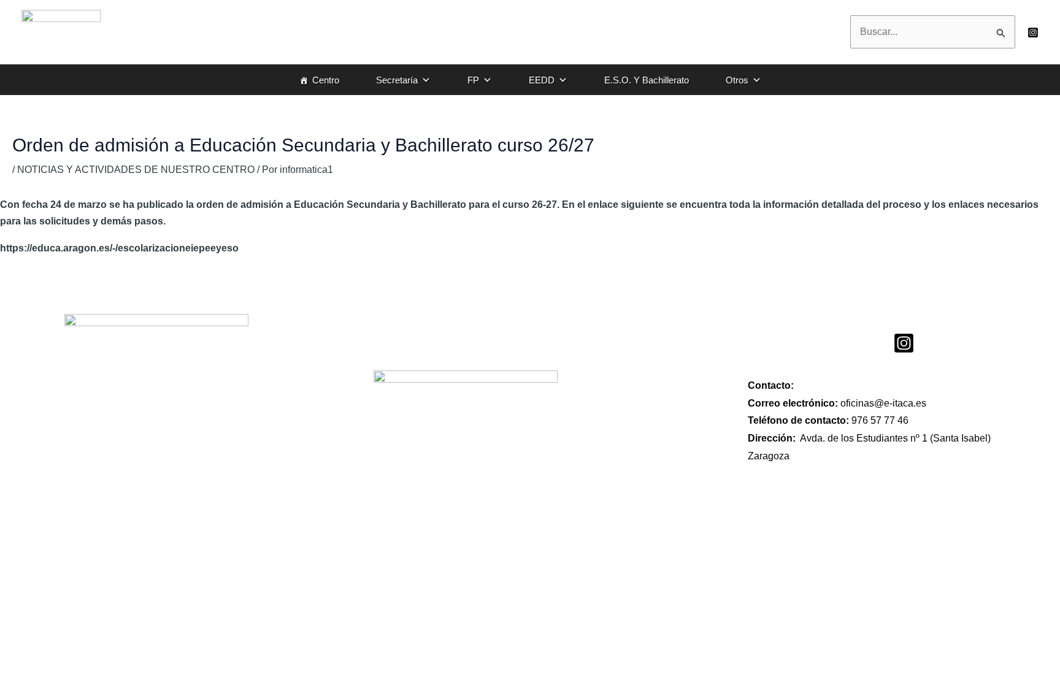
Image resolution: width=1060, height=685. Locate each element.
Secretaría (397, 80)
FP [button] (473, 80)
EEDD (542, 80)
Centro (325, 80)
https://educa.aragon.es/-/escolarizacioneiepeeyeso (120, 248)
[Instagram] (1033, 32)
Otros (737, 80)
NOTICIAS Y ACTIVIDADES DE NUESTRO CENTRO (136, 169)
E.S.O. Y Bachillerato (646, 80)
